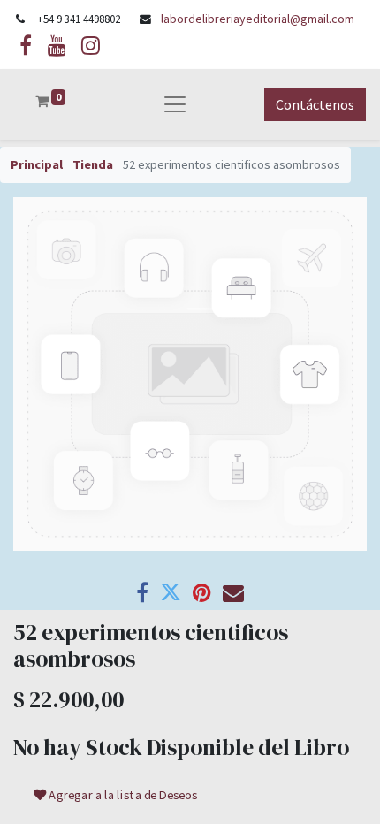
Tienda (92, 164)
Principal (37, 164)
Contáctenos (315, 104)
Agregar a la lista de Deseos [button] (122, 795)
